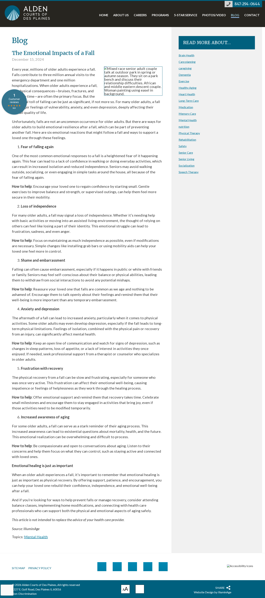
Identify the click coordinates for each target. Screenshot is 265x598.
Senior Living (186, 159)
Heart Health (187, 94)
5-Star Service (185, 15)
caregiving (185, 68)
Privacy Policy (39, 568)
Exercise (184, 81)
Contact (252, 15)
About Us (121, 15)
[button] (139, 589)
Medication (186, 107)
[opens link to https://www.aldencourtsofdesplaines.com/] (31, 13)
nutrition (184, 126)
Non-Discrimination (24, 593)
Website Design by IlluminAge (212, 592)
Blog (235, 15)
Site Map (18, 568)
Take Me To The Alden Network (101, 566)
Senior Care (186, 152)
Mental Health (36, 537)
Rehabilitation (187, 139)
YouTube (147, 566)
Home (103, 15)
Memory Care (187, 113)
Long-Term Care (189, 100)
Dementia (185, 74)
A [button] (125, 589)
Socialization (187, 165)
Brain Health (186, 55)
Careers (140, 15)
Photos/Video (214, 15)
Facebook (117, 566)
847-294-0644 (247, 4)
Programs (160, 15)
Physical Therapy (189, 133)
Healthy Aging (187, 87)
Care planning (187, 61)
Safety (183, 146)
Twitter (132, 566)
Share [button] (220, 587)
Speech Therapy (188, 172)
